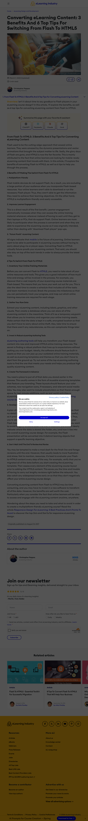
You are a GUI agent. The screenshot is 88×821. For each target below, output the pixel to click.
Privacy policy (54, 397)
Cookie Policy (64, 397)
